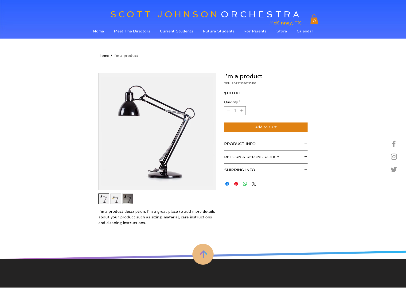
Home (103, 55)
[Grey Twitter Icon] (394, 170)
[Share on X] (254, 184)
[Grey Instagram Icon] (394, 157)
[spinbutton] (235, 111)
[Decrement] (228, 111)
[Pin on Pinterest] (236, 184)
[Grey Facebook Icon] (394, 144)
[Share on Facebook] (227, 184)
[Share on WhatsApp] (245, 184)
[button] (176, 31)
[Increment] (242, 111)
